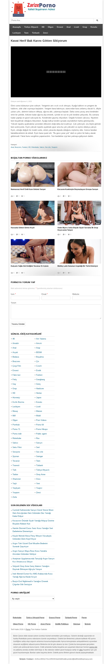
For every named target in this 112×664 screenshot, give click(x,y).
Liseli (76, 27)
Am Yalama (41, 339)
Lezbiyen (17, 33)
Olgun (50, 27)
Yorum (13, 303)
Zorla (15, 497)
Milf (14, 416)
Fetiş (15, 379)
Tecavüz (16, 461)
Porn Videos (41, 420)
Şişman (16, 456)
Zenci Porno (45, 624)
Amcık (39, 343)
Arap (38, 348)
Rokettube (35, 147)
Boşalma (40, 357)
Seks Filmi (17, 447)
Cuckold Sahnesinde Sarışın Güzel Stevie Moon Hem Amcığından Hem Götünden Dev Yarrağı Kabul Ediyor (33, 513)
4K (14, 339)
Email (44, 294)
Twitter (15, 474)
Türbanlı (36, 33)
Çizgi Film (17, 366)
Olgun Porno (18, 624)
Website (75, 294)
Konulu (94, 27)
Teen (26, 33)
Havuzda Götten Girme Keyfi (22, 228)
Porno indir (17, 434)
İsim (12, 294)
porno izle (93, 647)
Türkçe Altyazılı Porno (35, 618)
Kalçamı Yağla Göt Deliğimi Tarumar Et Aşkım (30, 266)
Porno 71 (16, 429)
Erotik (38, 370)
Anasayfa (17, 27)
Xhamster (17, 479)
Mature (39, 411)
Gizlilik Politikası (62, 624)
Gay (14, 384)
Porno (84, 618)
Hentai (39, 393)
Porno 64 (40, 425)
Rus (38, 438)
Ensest (60, 27)
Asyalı (15, 352)
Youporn (54, 147)
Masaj (15, 411)
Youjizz (39, 488)
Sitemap (76, 624)
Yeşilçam (16, 488)
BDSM (39, 352)
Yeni (38, 483)
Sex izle (48, 147)
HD (43, 27)
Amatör (16, 343)
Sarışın (39, 443)
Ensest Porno (54, 618)
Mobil (38, 416)
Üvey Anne (40, 474)
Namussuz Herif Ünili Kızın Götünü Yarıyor (28, 189)
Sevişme (16, 452)
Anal (68, 27)
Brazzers (18, 147)
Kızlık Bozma (18, 402)
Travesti (16, 465)
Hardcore (40, 388)
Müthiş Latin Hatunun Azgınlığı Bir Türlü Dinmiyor (77, 266)
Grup (85, 27)
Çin (37, 361)
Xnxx (38, 479)
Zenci (45, 33)
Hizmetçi (16, 397)
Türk (14, 470)
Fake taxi (16, 375)
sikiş (81, 650)
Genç (38, 384)
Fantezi (24, 147)
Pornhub (16, 425)
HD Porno (32, 624)
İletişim (88, 624)
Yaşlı (15, 483)
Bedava (16, 357)
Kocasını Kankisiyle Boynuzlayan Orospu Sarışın (77, 189)
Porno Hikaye (42, 429)
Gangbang (40, 379)
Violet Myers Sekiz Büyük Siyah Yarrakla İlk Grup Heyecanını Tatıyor (77, 229)
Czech (39, 366)
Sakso (42, 147)
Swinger (39, 456)
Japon (38, 397)
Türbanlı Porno (71, 618)
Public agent (41, 434)
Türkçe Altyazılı (31, 27)
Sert (38, 447)
